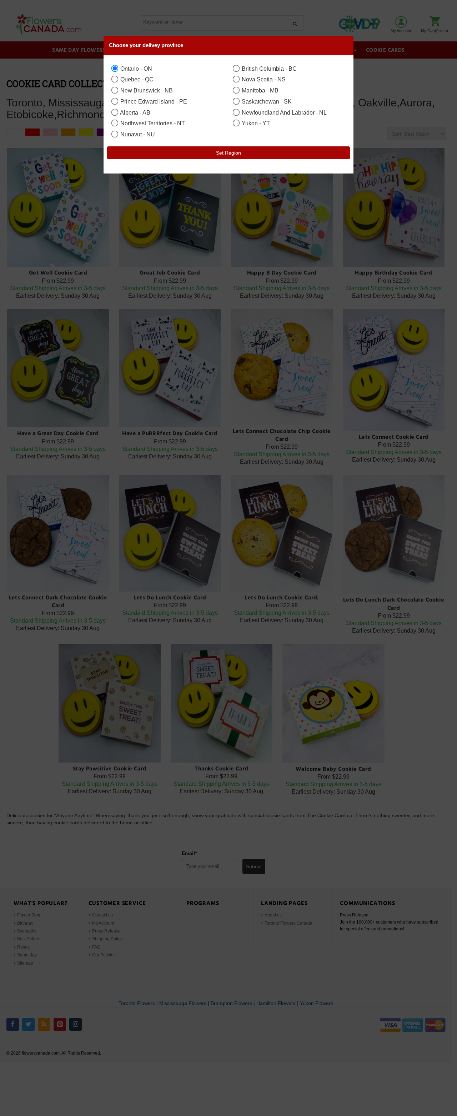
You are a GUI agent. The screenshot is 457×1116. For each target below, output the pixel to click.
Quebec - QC (136, 79)
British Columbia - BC (268, 68)
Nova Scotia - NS (263, 79)
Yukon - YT (255, 123)
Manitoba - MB (259, 90)
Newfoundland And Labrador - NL (283, 112)
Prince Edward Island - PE (153, 101)
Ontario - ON (135, 68)
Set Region (228, 153)
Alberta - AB (134, 112)
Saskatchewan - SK (266, 101)
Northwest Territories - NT (152, 123)
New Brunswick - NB (146, 90)
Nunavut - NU (137, 134)
